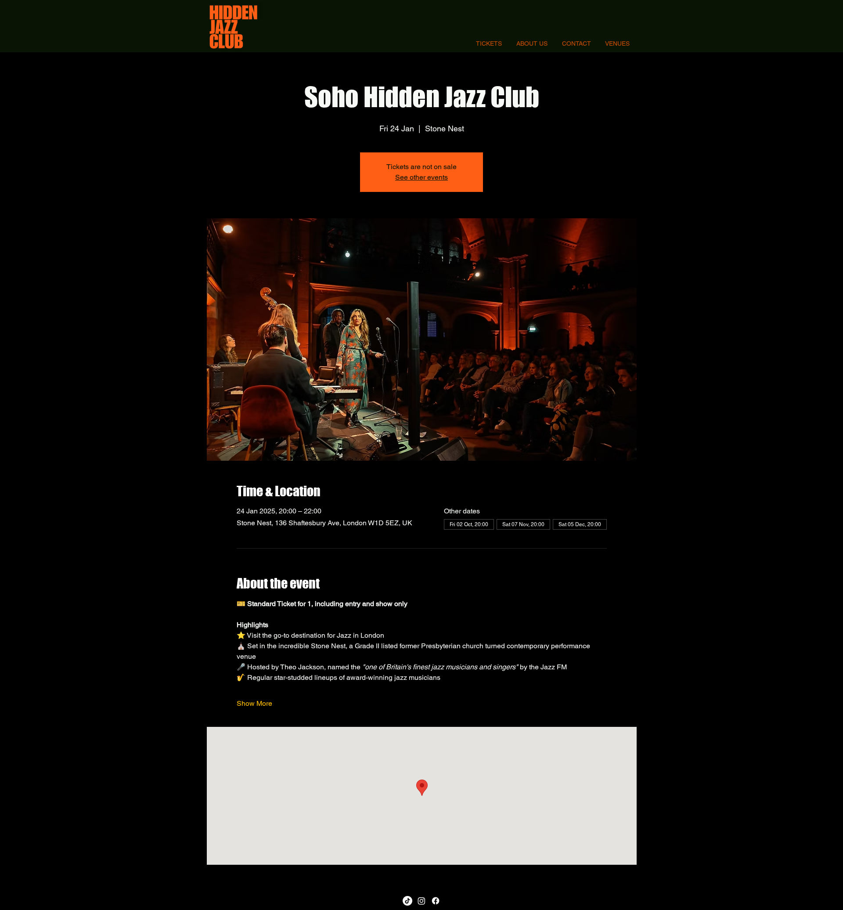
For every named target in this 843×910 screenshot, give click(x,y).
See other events (421, 177)
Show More (254, 703)
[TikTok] (407, 901)
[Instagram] (421, 901)
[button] (617, 43)
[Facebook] (435, 901)
